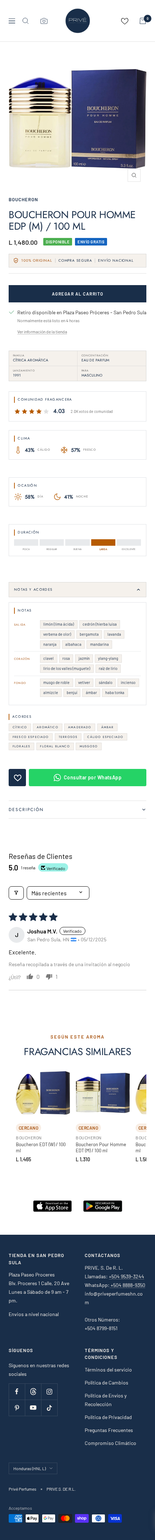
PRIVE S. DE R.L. (61, 1488)
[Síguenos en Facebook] (17, 1391)
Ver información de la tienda (42, 331)
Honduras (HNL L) (29, 1468)
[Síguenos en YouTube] (33, 1408)
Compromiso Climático (110, 1443)
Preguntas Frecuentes (109, 1430)
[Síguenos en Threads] (33, 1391)
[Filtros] (16, 893)
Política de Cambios (106, 1382)
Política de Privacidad (108, 1417)
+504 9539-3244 (126, 1276)
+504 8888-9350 (127, 1285)
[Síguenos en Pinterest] (17, 1408)
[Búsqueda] (25, 21)
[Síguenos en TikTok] (49, 1408)
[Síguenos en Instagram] (49, 1391)
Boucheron (23, 199)
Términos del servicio (108, 1369)
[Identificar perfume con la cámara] (44, 21)
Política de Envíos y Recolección (106, 1399)
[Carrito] (142, 21)
